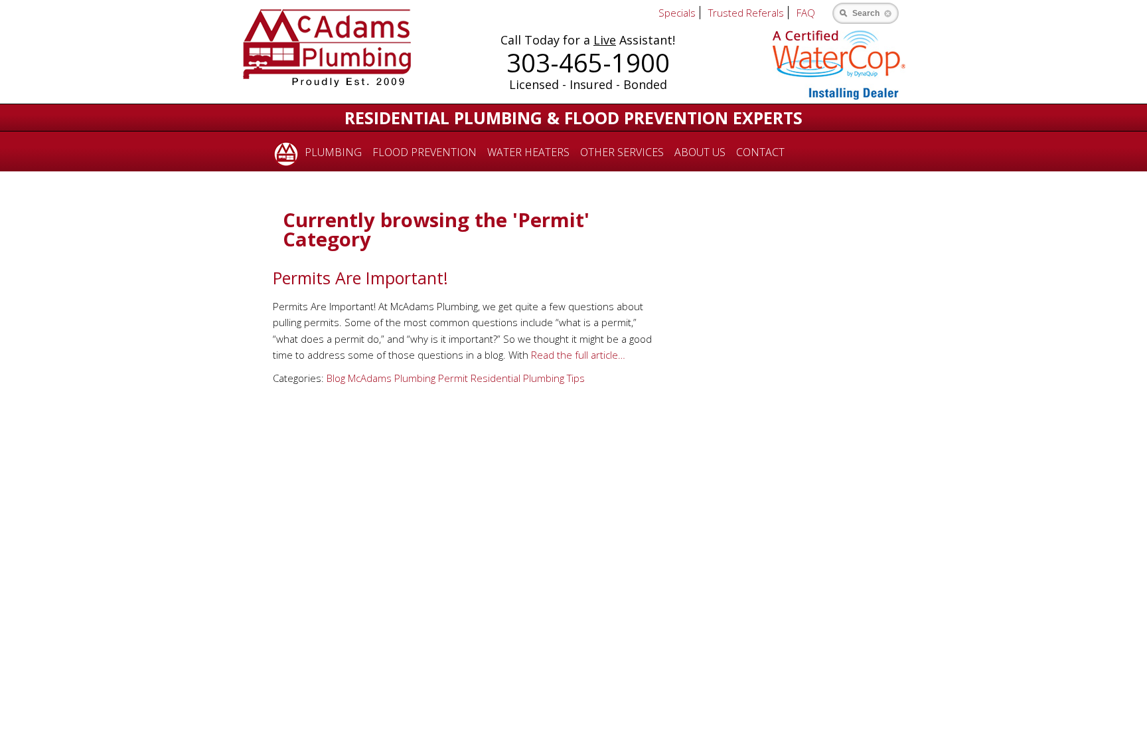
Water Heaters (528, 152)
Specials (677, 12)
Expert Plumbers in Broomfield (283, 151)
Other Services (622, 152)
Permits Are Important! (360, 277)
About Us (700, 152)
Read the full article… (576, 354)
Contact (760, 152)
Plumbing (333, 152)
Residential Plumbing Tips (528, 378)
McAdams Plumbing (391, 378)
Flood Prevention (424, 152)
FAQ (806, 12)
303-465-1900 (588, 62)
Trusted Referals (746, 12)
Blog (336, 378)
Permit (453, 378)
